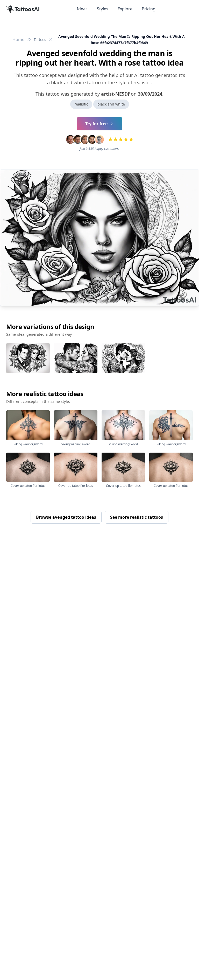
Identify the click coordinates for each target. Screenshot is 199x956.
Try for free (96, 123)
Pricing (148, 9)
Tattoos (40, 39)
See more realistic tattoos (136, 517)
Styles (102, 9)
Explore (125, 9)
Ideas (82, 9)
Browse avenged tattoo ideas (66, 517)
